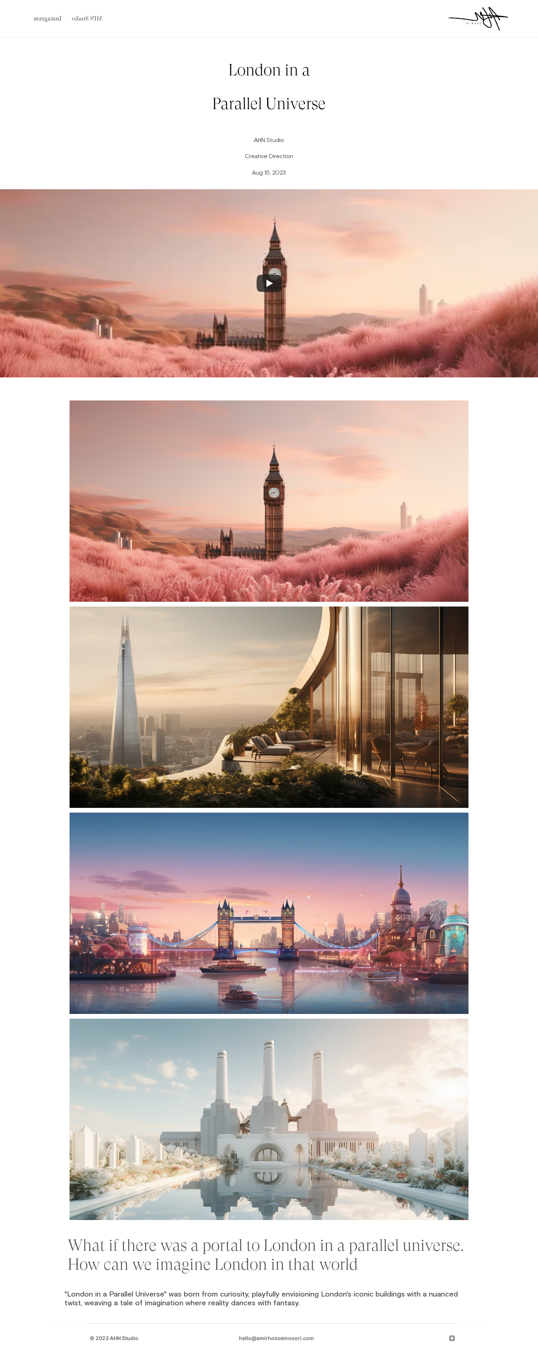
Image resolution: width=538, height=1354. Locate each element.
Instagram (47, 18)
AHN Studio (87, 18)
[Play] (269, 283)
